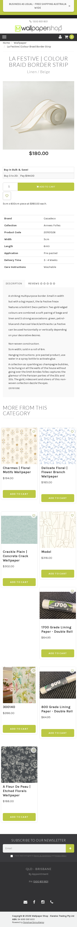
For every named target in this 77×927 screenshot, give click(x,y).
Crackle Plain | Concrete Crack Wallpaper (15, 556)
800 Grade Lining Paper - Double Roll (57, 709)
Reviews (34, 283)
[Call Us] (52, 902)
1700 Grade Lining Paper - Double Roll (57, 629)
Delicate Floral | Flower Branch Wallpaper (54, 472)
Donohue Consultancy (33, 922)
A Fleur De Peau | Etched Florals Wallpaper (16, 791)
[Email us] (25, 902)
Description (14, 283)
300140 (9, 707)
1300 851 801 (40, 21)
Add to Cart (47, 186)
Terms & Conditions (42, 856)
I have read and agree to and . (40, 856)
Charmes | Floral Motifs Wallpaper (17, 470)
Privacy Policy (60, 856)
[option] (38, 115)
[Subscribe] (70, 848)
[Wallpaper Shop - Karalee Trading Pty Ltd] (38, 25)
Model (46, 552)
